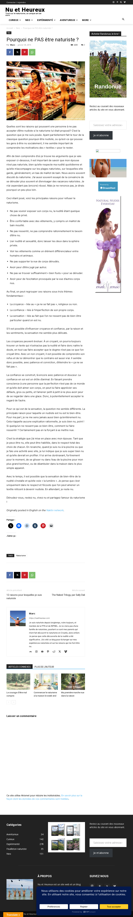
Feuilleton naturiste (16, 848)
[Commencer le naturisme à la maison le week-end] (46, 681)
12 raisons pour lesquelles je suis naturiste (24, 596)
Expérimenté (13, 844)
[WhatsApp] (32, 52)
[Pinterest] (117, 2)
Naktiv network (55, 510)
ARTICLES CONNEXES (19, 667)
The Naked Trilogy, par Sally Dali (68, 594)
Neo (18, 28)
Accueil (9, 28)
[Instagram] (113, 2)
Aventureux (12, 834)
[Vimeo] (125, 2)
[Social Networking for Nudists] (108, 176)
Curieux (10, 839)
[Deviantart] (31, 652)
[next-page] (14, 702)
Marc (12, 45)
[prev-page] (8, 702)
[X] (121, 2)
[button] (123, 19)
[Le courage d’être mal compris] (18, 681)
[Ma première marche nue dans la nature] (73, 681)
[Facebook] (9, 52)
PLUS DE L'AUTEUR (44, 667)
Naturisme (21, 555)
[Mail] (43, 652)
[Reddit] (55, 652)
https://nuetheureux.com (39, 618)
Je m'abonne (101, 135)
